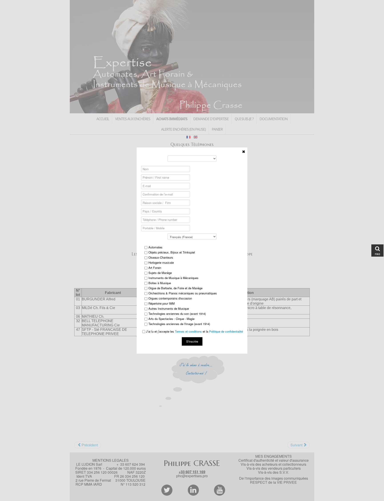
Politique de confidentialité (226, 331)
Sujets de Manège (160, 273)
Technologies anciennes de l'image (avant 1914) (179, 324)
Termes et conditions (188, 331)
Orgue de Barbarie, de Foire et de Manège (175, 288)
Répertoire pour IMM (161, 303)
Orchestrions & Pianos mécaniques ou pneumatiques (182, 293)
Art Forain (154, 267)
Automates (155, 247)
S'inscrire (192, 341)
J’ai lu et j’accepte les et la (194, 331)
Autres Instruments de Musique (168, 308)
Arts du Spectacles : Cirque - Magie (171, 319)
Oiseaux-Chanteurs (160, 257)
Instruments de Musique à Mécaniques (173, 278)
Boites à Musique (159, 283)
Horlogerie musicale (161, 262)
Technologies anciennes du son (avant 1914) (177, 313)
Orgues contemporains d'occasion (170, 298)
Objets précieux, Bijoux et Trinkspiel (171, 252)
